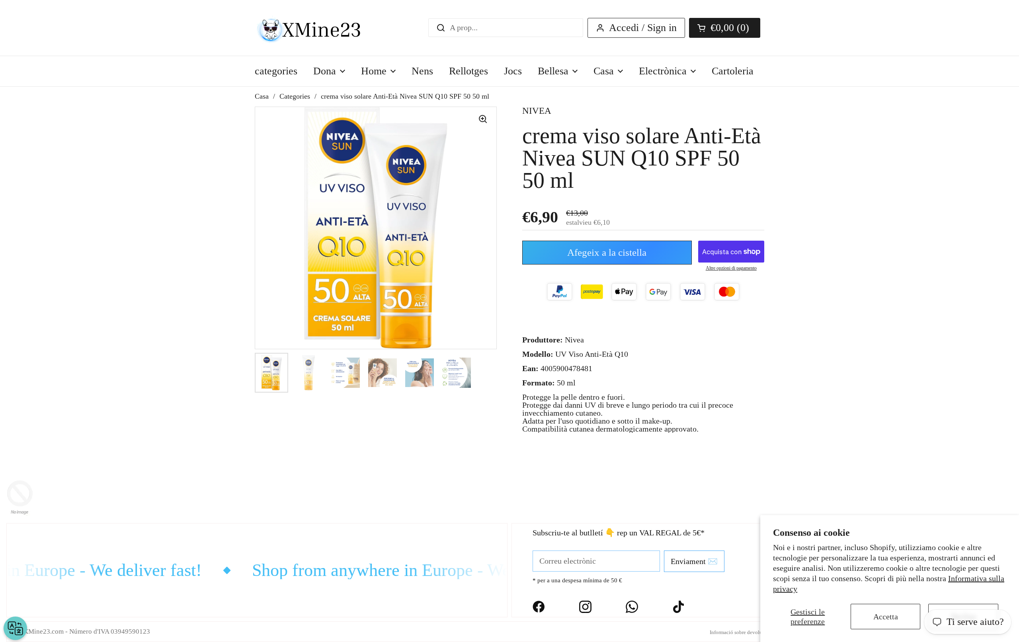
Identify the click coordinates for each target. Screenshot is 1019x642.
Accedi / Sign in (643, 27)
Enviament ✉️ (694, 561)
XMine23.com (43, 631)
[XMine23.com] (317, 28)
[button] (724, 28)
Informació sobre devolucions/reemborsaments (760, 632)
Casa (262, 96)
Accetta (885, 616)
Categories (294, 96)
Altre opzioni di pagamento (731, 268)
